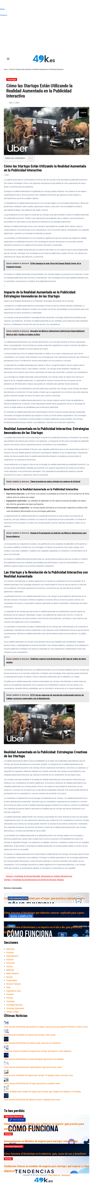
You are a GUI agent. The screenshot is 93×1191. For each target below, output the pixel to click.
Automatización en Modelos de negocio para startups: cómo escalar (30, 1035)
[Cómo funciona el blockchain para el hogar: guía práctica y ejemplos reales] (6, 1079)
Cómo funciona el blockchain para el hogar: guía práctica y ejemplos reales (44, 898)
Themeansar (65, 1175)
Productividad (11, 980)
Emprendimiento (12, 956)
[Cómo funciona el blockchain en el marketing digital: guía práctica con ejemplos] (6, 1055)
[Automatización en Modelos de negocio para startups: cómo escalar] (6, 1031)
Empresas (10, 959)
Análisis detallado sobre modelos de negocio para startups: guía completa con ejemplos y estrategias (42, 1091)
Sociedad (9, 994)
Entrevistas (10, 963)
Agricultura (10, 949)
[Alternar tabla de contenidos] (29, 158)
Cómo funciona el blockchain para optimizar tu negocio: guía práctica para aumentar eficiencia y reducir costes (46, 1027)
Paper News (52, 1175)
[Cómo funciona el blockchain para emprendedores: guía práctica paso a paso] (6, 1063)
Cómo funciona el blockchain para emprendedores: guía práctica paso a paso (33, 1067)
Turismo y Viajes (12, 1012)
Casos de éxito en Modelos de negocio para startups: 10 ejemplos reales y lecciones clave (38, 1075)
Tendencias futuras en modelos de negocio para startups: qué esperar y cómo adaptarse (37, 1051)
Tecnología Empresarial (15, 1008)
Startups (9, 998)
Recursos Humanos (13, 984)
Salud (8, 987)
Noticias (9, 977)
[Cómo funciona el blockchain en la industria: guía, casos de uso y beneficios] (6, 1039)
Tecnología (12, 79)
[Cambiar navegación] (8, 58)
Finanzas (9, 966)
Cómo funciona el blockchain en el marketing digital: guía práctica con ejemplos (34, 1059)
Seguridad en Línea (13, 991)
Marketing (10, 970)
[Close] (0, 4)
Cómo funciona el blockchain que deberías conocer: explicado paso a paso (44, 912)
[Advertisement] (46, 35)
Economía (10, 952)
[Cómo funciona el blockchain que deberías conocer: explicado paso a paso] (6, 1095)
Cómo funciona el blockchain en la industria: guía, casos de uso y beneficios (32, 1043)
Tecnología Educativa (14, 1005)
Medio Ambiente (12, 973)
